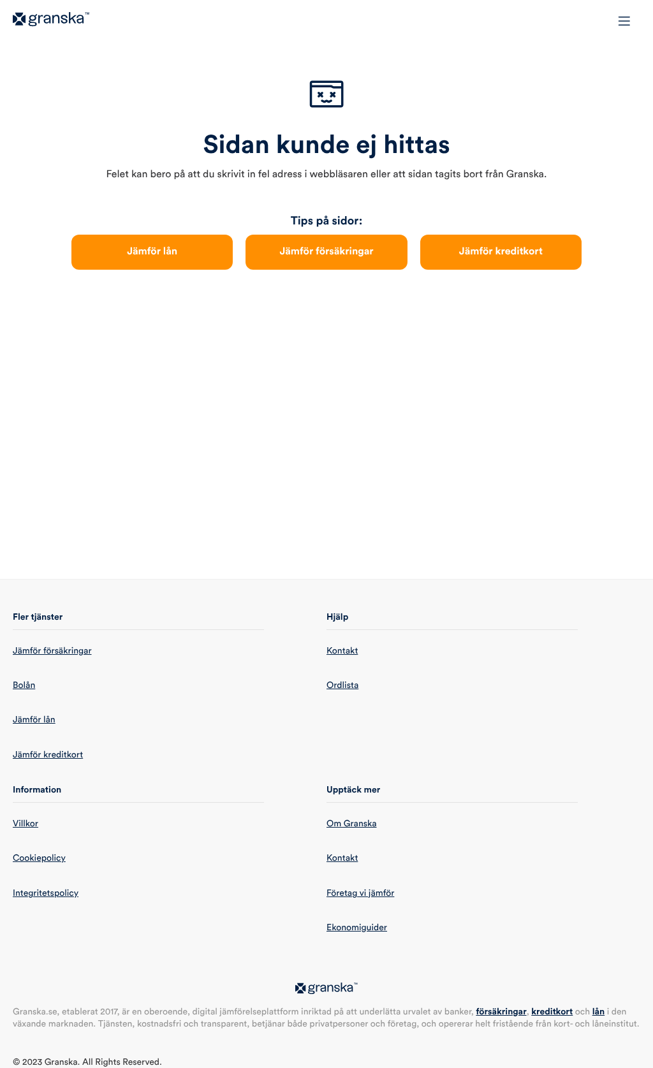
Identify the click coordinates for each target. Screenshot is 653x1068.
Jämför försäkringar (326, 252)
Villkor (25, 823)
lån (598, 1011)
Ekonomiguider (356, 927)
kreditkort (552, 1011)
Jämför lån (152, 252)
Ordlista (342, 685)
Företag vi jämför (360, 893)
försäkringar (501, 1011)
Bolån (24, 685)
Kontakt (342, 651)
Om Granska (351, 823)
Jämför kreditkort (501, 252)
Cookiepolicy (39, 858)
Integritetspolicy (45, 893)
